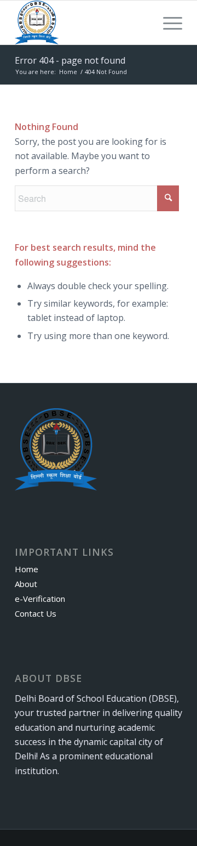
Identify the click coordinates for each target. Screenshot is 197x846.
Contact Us (35, 613)
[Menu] (167, 22)
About (26, 583)
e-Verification (40, 598)
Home (26, 568)
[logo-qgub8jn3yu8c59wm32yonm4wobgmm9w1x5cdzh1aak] (82, 22)
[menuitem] (167, 22)
